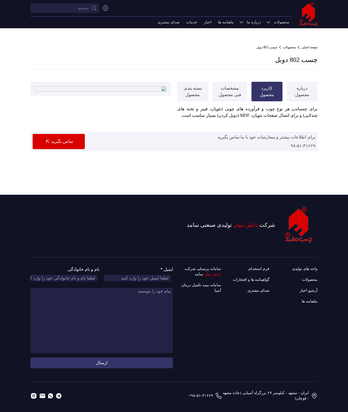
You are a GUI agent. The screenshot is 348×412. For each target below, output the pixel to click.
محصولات (281, 22)
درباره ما (254, 22)
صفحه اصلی (309, 47)
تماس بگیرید (62, 141)
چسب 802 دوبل (266, 47)
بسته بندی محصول (193, 91)
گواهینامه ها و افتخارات (251, 280)
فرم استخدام (258, 269)
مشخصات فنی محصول (230, 91)
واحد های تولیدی (305, 269)
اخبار (208, 22)
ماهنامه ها (226, 22)
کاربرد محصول (267, 91)
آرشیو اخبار (309, 290)
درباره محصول (302, 91)
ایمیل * (166, 269)
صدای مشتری (169, 22)
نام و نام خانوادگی (84, 269)
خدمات (191, 22)
